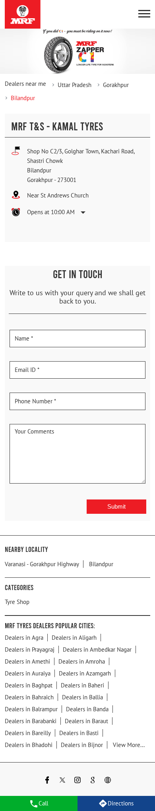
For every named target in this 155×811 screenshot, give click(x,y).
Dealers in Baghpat (28, 685)
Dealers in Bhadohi (28, 744)
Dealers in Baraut (86, 720)
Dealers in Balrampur (31, 708)
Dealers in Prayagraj (29, 649)
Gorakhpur (116, 85)
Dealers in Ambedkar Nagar (97, 649)
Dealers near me (25, 83)
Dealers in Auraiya (27, 673)
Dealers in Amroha (81, 661)
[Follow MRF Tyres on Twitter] (62, 780)
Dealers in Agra (24, 637)
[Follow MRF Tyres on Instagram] (77, 780)
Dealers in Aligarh (74, 637)
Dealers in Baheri (82, 685)
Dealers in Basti (79, 732)
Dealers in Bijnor (82, 744)
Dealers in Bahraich (29, 697)
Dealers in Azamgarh (85, 673)
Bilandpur (101, 563)
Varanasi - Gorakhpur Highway (42, 563)
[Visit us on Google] (92, 780)
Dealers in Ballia (82, 697)
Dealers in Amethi (27, 661)
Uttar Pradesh (74, 85)
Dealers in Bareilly (28, 732)
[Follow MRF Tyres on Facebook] (47, 780)
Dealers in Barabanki (30, 720)
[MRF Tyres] (23, 14)
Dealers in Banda (87, 708)
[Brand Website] (107, 780)
